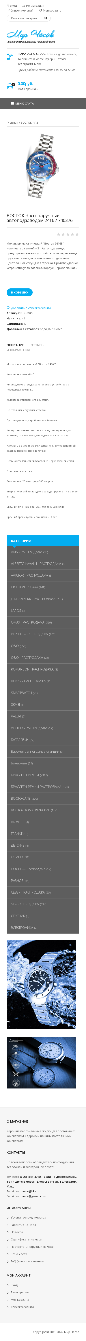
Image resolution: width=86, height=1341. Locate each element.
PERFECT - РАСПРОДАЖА (29, 634)
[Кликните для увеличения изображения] (43, 166)
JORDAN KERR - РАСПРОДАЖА (33, 599)
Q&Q (15, 645)
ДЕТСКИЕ (17, 845)
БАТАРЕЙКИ (19, 739)
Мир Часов (71, 1332)
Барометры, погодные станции (35, 751)
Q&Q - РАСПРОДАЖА (27, 657)
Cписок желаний (22, 1307)
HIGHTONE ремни (24, 587)
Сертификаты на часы (26, 1239)
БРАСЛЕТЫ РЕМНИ (25, 775)
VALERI (16, 716)
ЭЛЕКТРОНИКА (22, 927)
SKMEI (15, 704)
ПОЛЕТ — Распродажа (28, 869)
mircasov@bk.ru (27, 1191)
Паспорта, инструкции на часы (32, 1247)
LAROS (16, 610)
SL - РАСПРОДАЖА (25, 904)
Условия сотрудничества (28, 1217)
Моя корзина (51, 10)
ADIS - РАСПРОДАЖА (26, 552)
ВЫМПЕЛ (17, 822)
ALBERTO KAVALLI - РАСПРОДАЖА (36, 563)
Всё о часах (19, 1254)
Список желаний (22, 10)
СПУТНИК (18, 915)
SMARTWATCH (21, 692)
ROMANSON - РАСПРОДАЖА (32, 669)
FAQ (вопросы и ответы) (27, 1261)
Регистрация (35, 6)
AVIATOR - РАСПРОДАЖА (29, 575)
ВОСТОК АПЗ (20, 798)
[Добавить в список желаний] (29, 307)
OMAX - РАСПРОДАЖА (27, 622)
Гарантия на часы (23, 1225)
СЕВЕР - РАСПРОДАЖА (28, 892)
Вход (13, 6)
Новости (17, 1232)
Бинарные (19, 763)
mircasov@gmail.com (31, 1196)
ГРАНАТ (16, 833)
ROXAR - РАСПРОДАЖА (28, 681)
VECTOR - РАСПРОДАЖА (29, 728)
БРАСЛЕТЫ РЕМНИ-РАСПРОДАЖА (36, 786)
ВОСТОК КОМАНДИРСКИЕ (30, 810)
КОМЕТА (17, 857)
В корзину (19, 292)
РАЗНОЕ (17, 880)
